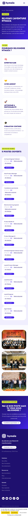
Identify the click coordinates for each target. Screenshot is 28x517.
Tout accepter (5, 512)
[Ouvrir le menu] (24, 3)
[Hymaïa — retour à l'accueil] (8, 3)
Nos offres (4, 461)
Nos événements (6, 466)
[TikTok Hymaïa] (14, 498)
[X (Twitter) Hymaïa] (17, 498)
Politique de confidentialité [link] (14, 515)
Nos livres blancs (6, 473)
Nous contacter (6, 490)
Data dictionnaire (6, 478)
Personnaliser (23, 512)
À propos (4, 485)
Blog (3, 475)
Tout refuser (14, 512)
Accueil (3, 10)
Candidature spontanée (10, 422)
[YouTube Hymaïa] (6, 498)
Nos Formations (6, 463)
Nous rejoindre (5, 487)
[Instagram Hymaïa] (10, 498)
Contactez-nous (8, 447)
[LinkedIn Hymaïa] (3, 498)
